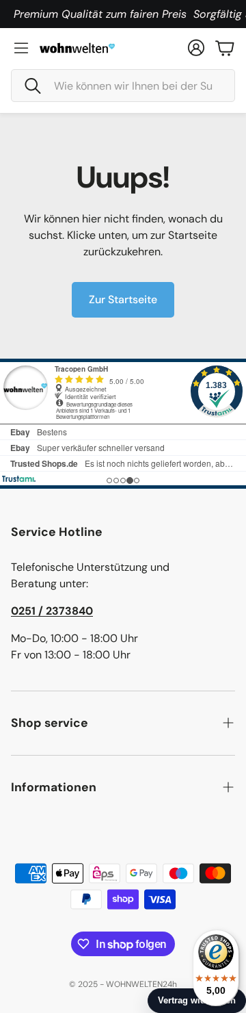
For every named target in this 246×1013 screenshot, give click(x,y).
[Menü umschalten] (21, 48)
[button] (123, 85)
